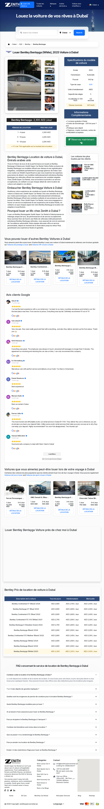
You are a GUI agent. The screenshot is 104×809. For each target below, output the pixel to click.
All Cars (24, 795)
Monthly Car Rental (41, 795)
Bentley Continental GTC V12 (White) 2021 (26, 620)
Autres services (62, 5)
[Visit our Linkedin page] (14, 790)
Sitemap (92, 795)
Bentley (27, 44)
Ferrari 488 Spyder (88, 166)
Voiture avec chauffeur (76, 5)
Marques (53, 4)
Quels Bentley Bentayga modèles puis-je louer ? (25, 704)
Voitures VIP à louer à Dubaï (42, 245)
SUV (20, 44)
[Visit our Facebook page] (5, 790)
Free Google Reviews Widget (52, 459)
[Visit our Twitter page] (11, 790)
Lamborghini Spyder (90, 178)
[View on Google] (8, 302)
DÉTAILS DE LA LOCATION (15, 280)
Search (79, 33)
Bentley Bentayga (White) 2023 (26, 651)
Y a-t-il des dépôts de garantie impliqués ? (23, 689)
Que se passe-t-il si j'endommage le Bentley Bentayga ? (28, 735)
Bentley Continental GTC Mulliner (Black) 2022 (26, 635)
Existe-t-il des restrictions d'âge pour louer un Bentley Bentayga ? (32, 750)
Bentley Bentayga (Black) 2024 (26, 630)
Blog (79, 795)
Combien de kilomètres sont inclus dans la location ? (27, 727)
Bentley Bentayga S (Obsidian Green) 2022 (26, 625)
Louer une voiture (25, 5)
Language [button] (58, 804)
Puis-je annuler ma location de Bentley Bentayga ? (26, 742)
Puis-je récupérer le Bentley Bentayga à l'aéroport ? (27, 719)
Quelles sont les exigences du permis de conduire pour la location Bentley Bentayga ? (39, 697)
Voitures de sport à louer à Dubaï (38, 475)
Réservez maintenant (82, 139)
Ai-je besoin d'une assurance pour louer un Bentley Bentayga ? (31, 712)
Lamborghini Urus (90, 192)
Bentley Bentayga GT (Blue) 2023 (26, 609)
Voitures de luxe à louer (13, 475)
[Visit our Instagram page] (8, 790)
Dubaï (14, 44)
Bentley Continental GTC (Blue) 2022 (26, 614)
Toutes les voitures (40, 5)
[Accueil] (9, 44)
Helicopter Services (63, 795)
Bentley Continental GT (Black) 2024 (26, 604)
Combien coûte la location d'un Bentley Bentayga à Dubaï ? (29, 675)
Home (11, 795)
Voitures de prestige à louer (18, 245)
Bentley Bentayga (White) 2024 (26, 641)
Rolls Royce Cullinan (88, 205)
